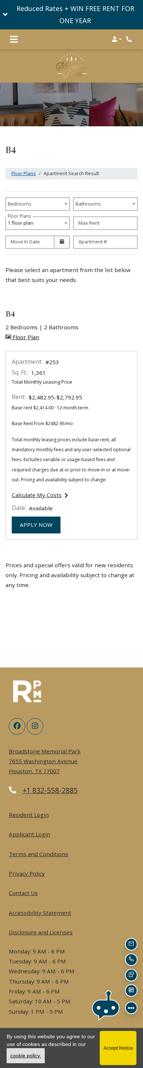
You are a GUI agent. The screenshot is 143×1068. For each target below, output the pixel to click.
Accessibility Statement (40, 912)
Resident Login (29, 814)
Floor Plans (23, 173)
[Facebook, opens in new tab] (17, 726)
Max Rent (88, 223)
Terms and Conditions (38, 854)
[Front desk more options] (131, 1008)
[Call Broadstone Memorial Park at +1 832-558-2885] (129, 39)
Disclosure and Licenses (41, 932)
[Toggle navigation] (14, 39)
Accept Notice (118, 1048)
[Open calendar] (62, 242)
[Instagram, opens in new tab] (35, 726)
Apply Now (40, 524)
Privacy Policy (27, 873)
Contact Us (23, 893)
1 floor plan (22, 221)
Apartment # (92, 241)
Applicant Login (29, 834)
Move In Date (25, 241)
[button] (71, 14)
